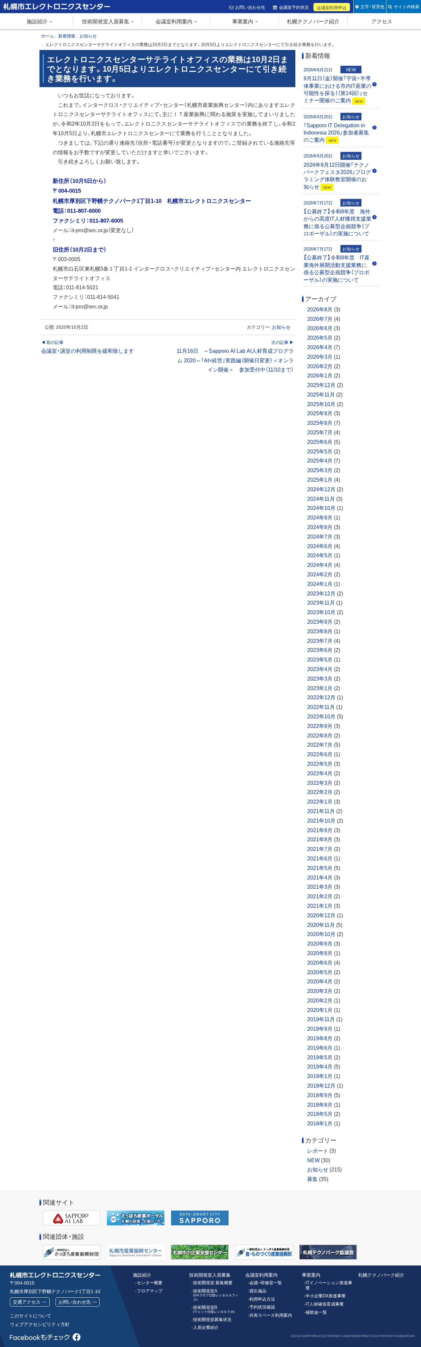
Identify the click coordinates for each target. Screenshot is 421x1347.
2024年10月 (321, 508)
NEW (313, 1160)
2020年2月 (320, 1000)
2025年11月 (321, 394)
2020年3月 (320, 991)
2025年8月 (320, 422)
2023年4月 (320, 669)
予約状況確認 (262, 1307)
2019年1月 (320, 1076)
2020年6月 (320, 962)
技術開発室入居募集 (105, 21)
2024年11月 (321, 498)
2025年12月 (321, 385)
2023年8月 (320, 631)
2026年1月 (320, 375)
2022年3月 (320, 782)
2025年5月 (320, 451)
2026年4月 (320, 347)
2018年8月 (320, 1104)
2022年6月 (320, 754)
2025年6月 (320, 441)
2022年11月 (321, 706)
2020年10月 (321, 934)
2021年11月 (321, 811)
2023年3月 (320, 678)
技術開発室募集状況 (212, 1319)
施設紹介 (37, 21)
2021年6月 (320, 858)
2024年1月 (320, 584)
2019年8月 (320, 1038)
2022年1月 (320, 801)
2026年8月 (320, 309)
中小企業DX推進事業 (326, 1295)
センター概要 (149, 1282)
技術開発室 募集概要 (213, 1282)
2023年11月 (321, 602)
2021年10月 (321, 820)
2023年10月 (321, 612)
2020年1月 (320, 1010)
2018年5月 (320, 1114)
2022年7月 (320, 744)
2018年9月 (320, 1095)
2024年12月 (321, 489)
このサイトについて (30, 1315)
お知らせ (281, 326)
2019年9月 (320, 1028)
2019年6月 (320, 1047)
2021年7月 (320, 849)
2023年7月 (320, 640)
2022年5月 (320, 763)
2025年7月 (320, 432)
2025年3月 (320, 470)
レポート (317, 1150)
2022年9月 (320, 726)
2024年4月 (320, 564)
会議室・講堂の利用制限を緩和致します (87, 346)
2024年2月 (320, 574)
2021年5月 (320, 868)
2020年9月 (320, 943)
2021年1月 (320, 905)
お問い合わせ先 (250, 7)
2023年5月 (320, 659)
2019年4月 (320, 1066)
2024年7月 (320, 536)
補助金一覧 (316, 1312)
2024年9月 (320, 517)
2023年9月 (320, 621)
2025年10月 (321, 404)
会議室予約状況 (294, 7)
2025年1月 (320, 479)
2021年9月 (320, 830)
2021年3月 (320, 886)
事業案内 (242, 21)
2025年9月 (320, 413)
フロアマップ (149, 1290)
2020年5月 (320, 972)
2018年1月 (320, 1123)
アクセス (381, 21)
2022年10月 (321, 716)
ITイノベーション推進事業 (329, 1285)
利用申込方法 (262, 1299)
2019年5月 (320, 1057)
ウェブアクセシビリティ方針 (40, 1324)
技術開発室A (215, 1294)
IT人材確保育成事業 (325, 1304)
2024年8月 (320, 527)
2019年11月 (321, 1019)
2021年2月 (320, 896)
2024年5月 (320, 555)
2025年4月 (320, 460)
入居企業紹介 (206, 1327)
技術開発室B (214, 1309)
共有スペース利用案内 (270, 1315)
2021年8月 (320, 839)
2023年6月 (320, 650)
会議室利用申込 (332, 7)
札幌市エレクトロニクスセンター (42, 12)
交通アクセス (26, 1301)
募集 (312, 1179)
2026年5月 (320, 337)
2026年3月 (320, 356)
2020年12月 (321, 915)
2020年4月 (320, 981)
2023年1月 (320, 688)
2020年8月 (320, 953)
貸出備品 (257, 1290)
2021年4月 (320, 877)
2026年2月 (320, 366)
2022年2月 (320, 792)
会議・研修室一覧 (265, 1282)
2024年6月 (320, 546)
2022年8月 (320, 735)
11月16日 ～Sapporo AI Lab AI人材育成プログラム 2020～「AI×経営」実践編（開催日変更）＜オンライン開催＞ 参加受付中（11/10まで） (235, 356)
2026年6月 (320, 328)
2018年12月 (321, 1085)
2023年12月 (321, 593)
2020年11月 (321, 924)
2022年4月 (320, 773)
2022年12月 (321, 697)
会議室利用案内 (174, 21)
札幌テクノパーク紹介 (313, 21)
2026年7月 (320, 319)
